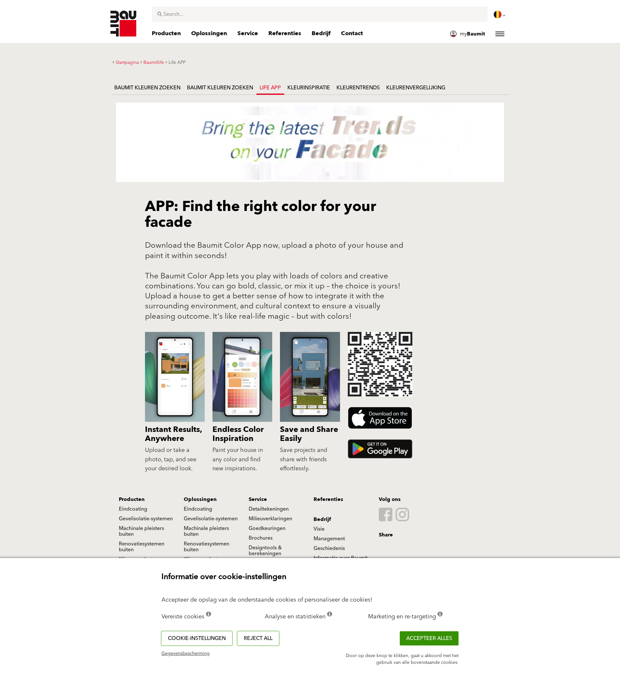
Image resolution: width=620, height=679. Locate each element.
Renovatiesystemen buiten (141, 546)
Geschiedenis (329, 548)
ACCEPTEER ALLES (429, 638)
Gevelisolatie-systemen (146, 518)
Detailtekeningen (269, 509)
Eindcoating (133, 509)
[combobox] (320, 14)
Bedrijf (322, 519)
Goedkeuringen (267, 528)
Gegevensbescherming (185, 653)
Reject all (258, 638)
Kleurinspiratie (308, 87)
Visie (319, 529)
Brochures (261, 538)
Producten (132, 499)
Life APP (270, 87)
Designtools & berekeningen (265, 550)
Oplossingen (200, 499)
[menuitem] (500, 14)
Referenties (328, 499)
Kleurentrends (358, 87)
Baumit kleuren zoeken (147, 87)
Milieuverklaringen (270, 518)
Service (258, 499)
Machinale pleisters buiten (141, 531)
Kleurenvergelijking (415, 87)
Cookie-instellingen (197, 638)
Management (329, 538)
